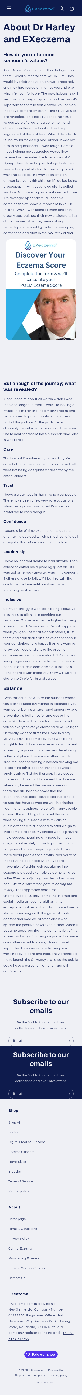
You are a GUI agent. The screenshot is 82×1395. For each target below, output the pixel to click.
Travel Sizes (17, 1161)
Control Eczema (20, 1248)
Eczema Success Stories (26, 1268)
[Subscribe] (68, 1041)
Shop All (14, 1122)
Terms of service (43, 1382)
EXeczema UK (38, 1370)
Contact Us (16, 1278)
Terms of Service (20, 1181)
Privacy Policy (18, 1238)
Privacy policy (58, 1375)
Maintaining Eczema (23, 1258)
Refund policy (18, 1191)
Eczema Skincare (21, 1152)
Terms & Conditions (22, 1228)
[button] (9, 8)
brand (60, 233)
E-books (14, 1171)
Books (13, 1132)
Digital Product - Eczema (27, 1142)
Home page (17, 1219)
